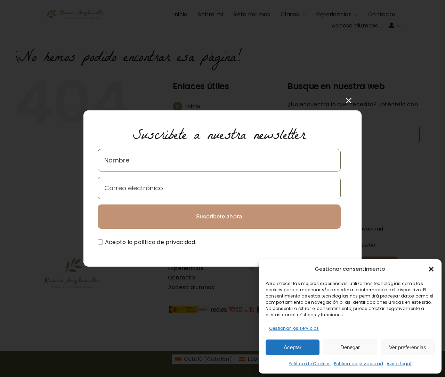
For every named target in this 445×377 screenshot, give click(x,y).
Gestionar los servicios (294, 328)
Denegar (350, 347)
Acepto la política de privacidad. (150, 242)
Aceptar (292, 347)
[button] (431, 269)
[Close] (349, 101)
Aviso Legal (399, 364)
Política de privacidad (358, 364)
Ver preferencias (407, 347)
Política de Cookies (310, 364)
